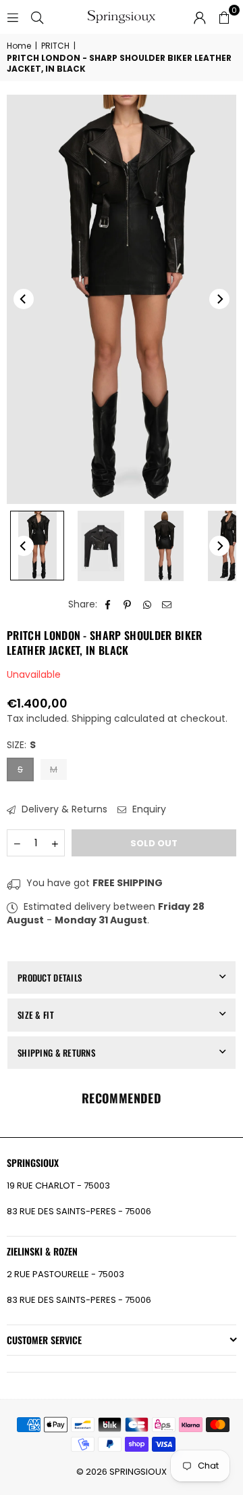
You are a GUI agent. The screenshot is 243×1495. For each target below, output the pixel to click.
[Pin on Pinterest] (128, 605)
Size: (21, 745)
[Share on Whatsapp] (147, 605)
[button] (224, 17)
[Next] (219, 299)
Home (19, 46)
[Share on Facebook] (108, 605)
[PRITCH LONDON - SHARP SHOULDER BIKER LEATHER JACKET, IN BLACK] (37, 545)
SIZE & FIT (36, 1014)
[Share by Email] (167, 605)
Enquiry (148, 809)
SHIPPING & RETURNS (56, 1052)
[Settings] (200, 17)
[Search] (37, 17)
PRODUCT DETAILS (50, 977)
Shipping (91, 718)
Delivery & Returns (63, 809)
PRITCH (55, 46)
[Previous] (24, 299)
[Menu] (13, 17)
